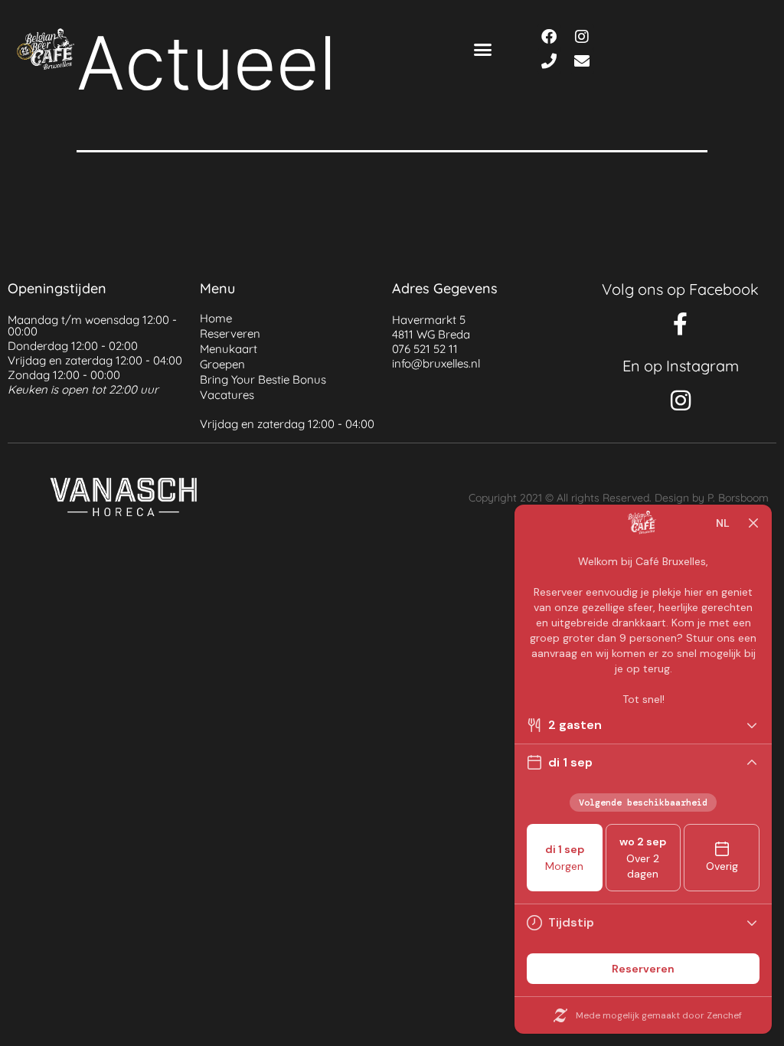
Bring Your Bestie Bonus (263, 379)
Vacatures (227, 394)
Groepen (222, 364)
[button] (483, 49)
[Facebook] (549, 37)
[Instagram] (582, 37)
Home (216, 318)
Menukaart (228, 349)
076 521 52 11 (425, 349)
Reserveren (230, 333)
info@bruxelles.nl (436, 363)
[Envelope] (582, 61)
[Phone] (549, 61)
